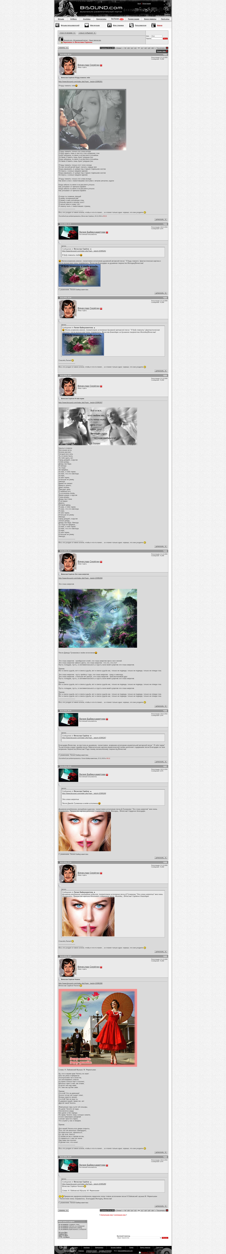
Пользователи (140, 25)
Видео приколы (150, 19)
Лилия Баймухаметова (92, 232)
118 (145, 48)
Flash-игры (165, 19)
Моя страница (118, 25)
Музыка (61, 19)
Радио (131, 1247)
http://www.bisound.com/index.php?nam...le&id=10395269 (80, 578)
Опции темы (161, 51)
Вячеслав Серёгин (89, 65)
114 (132, 48)
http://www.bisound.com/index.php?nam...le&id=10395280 (80, 983)
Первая (118, 48)
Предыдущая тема (106, 1215)
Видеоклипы (101, 19)
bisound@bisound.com (125, 1251)
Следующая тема (120, 1215)
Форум (159, 25)
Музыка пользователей (70, 25)
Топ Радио (115, 19)
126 (149, 48)
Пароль (148, 38)
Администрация (91, 1251)
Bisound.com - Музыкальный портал (76, 40)
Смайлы (61, 1234)
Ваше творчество (95, 40)
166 (152, 48)
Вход (139, 3)
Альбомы (87, 19)
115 (135, 48)
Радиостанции (133, 19)
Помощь (167, 14)
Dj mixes (75, 1247)
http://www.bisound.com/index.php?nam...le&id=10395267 (80, 403)
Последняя (161, 48)
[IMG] (60, 1235)
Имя (147, 36)
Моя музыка (95, 25)
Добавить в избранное (163, 16)
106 (128, 48)
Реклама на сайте (70, 1251)
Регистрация (146, 3)
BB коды (61, 1232)
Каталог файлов (116, 1247)
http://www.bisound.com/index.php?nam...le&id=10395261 (80, 82)
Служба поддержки (105, 1251)
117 (142, 48)
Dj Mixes (73, 19)
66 (125, 48)
